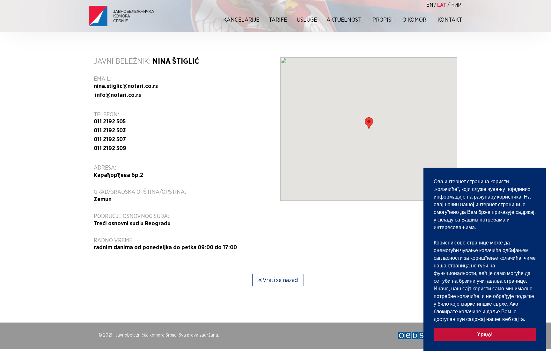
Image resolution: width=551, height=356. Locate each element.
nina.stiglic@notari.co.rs (126, 86)
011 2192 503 (110, 130)
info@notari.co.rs (117, 95)
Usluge (307, 19)
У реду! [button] (484, 334)
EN (429, 5)
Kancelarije (241, 19)
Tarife (278, 19)
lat (441, 5)
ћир (456, 5)
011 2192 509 (110, 148)
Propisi (382, 19)
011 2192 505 (110, 121)
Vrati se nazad (279, 280)
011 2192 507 (110, 139)
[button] (527, 320)
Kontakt (449, 19)
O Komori (415, 19)
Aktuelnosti (345, 19)
